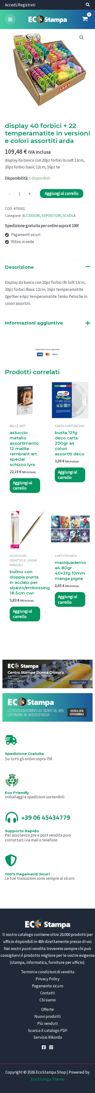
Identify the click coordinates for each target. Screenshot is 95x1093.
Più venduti (47, 1023)
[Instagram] (51, 1047)
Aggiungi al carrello (61, 193)
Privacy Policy (48, 979)
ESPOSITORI (51, 215)
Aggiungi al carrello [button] (22, 485)
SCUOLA (69, 215)
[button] (88, 5)
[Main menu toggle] (10, 19)
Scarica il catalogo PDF (47, 1030)
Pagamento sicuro (47, 986)
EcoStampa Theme (47, 1079)
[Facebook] (44, 1047)
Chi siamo (47, 1000)
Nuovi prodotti (47, 1016)
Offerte (47, 1009)
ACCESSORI (31, 215)
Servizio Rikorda (47, 1037)
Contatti (47, 993)
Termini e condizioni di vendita (47, 971)
